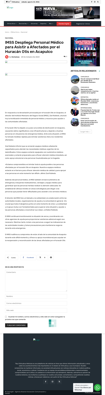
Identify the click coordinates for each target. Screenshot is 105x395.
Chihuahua (85, 76)
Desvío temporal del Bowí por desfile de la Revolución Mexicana (90, 80)
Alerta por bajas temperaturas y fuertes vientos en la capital (89, 91)
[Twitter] (97, 1)
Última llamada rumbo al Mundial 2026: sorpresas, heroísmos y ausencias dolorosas (90, 102)
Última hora (15, 32)
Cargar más (84, 132)
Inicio (7, 32)
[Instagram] (94, 1)
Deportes (84, 97)
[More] (51, 257)
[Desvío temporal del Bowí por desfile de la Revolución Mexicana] (75, 79)
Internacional (86, 108)
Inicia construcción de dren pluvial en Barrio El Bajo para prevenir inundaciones (89, 123)
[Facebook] (91, 1)
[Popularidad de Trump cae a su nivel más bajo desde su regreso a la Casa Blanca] (75, 111)
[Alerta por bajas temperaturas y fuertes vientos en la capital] (75, 90)
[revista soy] (36, 67)
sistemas (15, 57)
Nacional (24, 32)
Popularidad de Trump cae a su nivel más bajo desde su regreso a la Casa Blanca (90, 112)
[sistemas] (7, 57)
